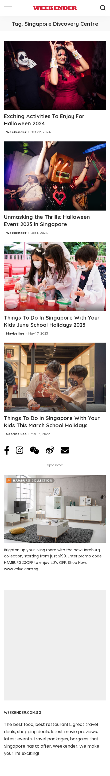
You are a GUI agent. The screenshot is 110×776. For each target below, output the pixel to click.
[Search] (103, 8)
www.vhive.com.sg (21, 569)
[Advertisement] (55, 645)
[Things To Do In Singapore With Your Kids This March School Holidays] (55, 377)
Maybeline (15, 333)
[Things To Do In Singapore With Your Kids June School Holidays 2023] (55, 276)
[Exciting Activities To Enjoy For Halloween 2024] (55, 75)
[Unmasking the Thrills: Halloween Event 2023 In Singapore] (55, 176)
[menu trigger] (10, 8)
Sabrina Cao (16, 434)
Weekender (16, 132)
